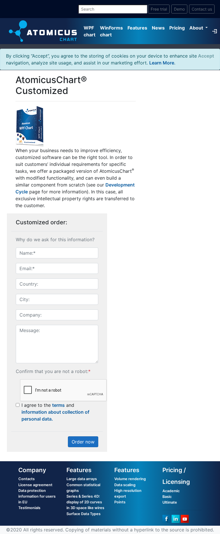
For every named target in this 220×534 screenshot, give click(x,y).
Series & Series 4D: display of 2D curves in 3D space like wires (85, 502)
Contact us (202, 9)
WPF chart (89, 31)
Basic (167, 496)
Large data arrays (81, 479)
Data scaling (124, 485)
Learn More (161, 63)
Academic (171, 491)
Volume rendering (130, 479)
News (158, 28)
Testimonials (29, 508)
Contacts (26, 479)
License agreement (35, 485)
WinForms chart (111, 31)
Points (119, 502)
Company (32, 470)
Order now (83, 442)
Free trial (159, 9)
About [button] (196, 28)
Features (137, 28)
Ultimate (169, 502)
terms (58, 405)
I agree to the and (55, 412)
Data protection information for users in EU (37, 496)
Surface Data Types (83, 514)
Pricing (177, 28)
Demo (179, 9)
